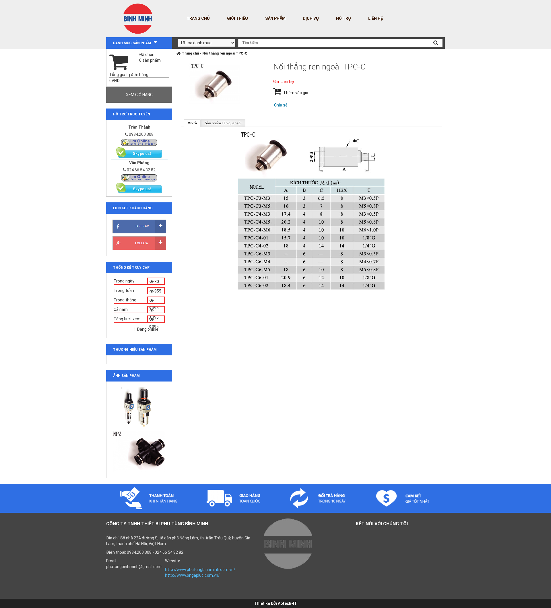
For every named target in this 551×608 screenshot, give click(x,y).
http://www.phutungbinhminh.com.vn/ (200, 569)
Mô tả (192, 123)
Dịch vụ (311, 18)
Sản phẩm (275, 18)
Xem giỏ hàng (139, 94)
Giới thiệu (237, 18)
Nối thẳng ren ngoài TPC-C (224, 53)
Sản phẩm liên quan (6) (223, 123)
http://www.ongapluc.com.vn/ (192, 575)
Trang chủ (198, 18)
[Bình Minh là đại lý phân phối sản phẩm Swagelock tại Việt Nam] (139, 142)
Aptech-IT (287, 603)
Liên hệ (375, 18)
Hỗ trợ (343, 18)
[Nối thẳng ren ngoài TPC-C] (215, 82)
